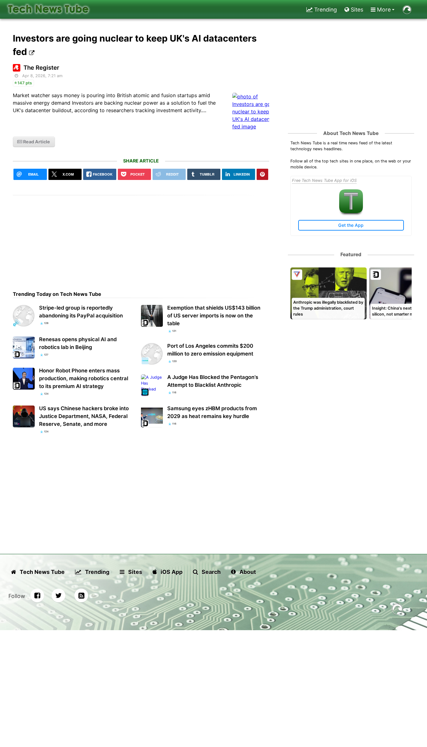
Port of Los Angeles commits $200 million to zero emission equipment (210, 350)
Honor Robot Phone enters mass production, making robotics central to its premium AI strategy (83, 378)
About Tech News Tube (351, 133)
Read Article (36, 141)
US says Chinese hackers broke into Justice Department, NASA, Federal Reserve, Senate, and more (84, 416)
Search (210, 572)
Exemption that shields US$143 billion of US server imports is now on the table (213, 315)
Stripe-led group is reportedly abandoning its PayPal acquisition (81, 312)
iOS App (171, 572)
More (383, 9)
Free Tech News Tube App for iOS (324, 180)
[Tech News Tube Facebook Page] (37, 595)
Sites (356, 9)
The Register (41, 67)
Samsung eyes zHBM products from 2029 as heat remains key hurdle (212, 412)
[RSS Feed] (81, 595)
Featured (350, 254)
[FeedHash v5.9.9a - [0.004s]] (397, 610)
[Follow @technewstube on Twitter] (58, 595)
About (247, 572)
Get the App (351, 225)
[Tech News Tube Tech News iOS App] (351, 211)
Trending (325, 9)
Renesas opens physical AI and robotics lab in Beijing (78, 343)
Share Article (141, 160)
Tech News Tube (41, 572)
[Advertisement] (141, 239)
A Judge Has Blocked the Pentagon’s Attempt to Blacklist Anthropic (212, 381)
